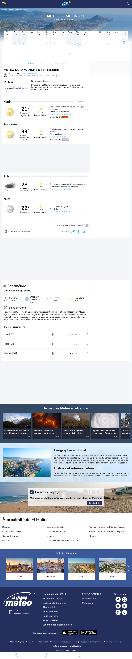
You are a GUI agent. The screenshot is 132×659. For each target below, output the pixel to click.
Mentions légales (17, 642)
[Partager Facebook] (78, 231)
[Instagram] (124, 606)
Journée (31, 63)
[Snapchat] (118, 606)
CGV (34, 642)
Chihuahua (18, 9)
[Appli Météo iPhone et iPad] (70, 633)
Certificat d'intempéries (55, 603)
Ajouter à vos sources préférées (19, 231)
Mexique (10, 9)
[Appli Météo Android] (88, 633)
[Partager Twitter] (84, 231)
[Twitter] (124, 599)
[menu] (4, 4)
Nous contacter (50, 620)
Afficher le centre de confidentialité (67, 646)
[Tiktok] (124, 612)
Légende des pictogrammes (57, 624)
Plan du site (43, 642)
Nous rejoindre (50, 615)
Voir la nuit (81, 101)
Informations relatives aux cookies (64, 642)
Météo (4, 9)
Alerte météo (49, 607)
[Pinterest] (118, 612)
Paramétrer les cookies (113, 642)
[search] (128, 4)
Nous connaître (50, 611)
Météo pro (87, 603)
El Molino (25, 9)
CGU (28, 642)
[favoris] (82, 16)
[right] (128, 423)
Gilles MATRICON (29, 74)
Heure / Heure (45, 63)
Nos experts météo (52, 598)
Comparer (60, 63)
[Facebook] (118, 599)
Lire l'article (94, 503)
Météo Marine (89, 598)
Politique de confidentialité (90, 642)
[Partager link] (73, 231)
